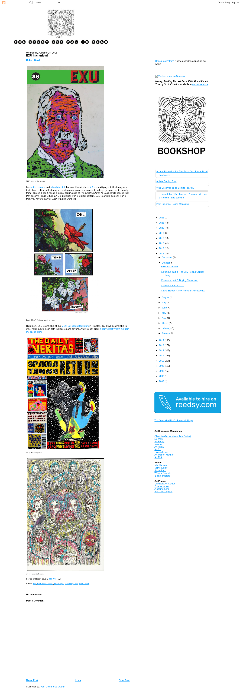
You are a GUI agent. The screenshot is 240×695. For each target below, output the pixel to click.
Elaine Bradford (162, 475)
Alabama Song (161, 489)
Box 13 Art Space (163, 491)
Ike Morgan (59, 584)
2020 (162, 228)
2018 (162, 238)
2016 (162, 248)
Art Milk (158, 457)
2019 (162, 233)
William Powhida (162, 473)
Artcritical (159, 446)
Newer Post (32, 680)
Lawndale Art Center (164, 483)
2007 (162, 376)
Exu (34, 584)
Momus (158, 444)
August (166, 297)
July (164, 302)
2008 (162, 371)
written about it (37, 187)
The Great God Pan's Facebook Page (173, 420)
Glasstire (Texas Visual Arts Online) (172, 436)
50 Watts (159, 439)
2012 (162, 350)
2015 (162, 253)
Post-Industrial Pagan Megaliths (172, 204)
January (166, 333)
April (164, 318)
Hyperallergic (161, 452)
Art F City (159, 441)
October (166, 262)
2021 (162, 222)
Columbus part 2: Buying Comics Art (179, 280)
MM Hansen (160, 465)
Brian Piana (160, 470)
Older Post (124, 680)
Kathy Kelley (160, 468)
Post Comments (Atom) (52, 686)
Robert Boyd (33, 60)
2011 (162, 355)
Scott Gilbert (84, 584)
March (165, 323)
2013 (162, 345)
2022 (162, 217)
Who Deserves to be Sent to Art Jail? (175, 188)
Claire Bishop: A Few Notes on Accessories (183, 290)
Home (78, 680)
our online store (200, 84)
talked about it (57, 187)
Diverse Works (161, 486)
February (166, 328)
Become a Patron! (164, 61)
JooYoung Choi (71, 584)
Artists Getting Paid (166, 181)
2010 (162, 361)
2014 (162, 340)
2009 (162, 366)
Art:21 (157, 449)
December (167, 257)
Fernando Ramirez (45, 584)
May (164, 313)
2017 (162, 243)
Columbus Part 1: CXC (172, 285)
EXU (92, 187)
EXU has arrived (37, 55)
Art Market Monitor (163, 454)
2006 (162, 381)
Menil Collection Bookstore (75, 326)
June (164, 307)
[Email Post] (59, 579)
